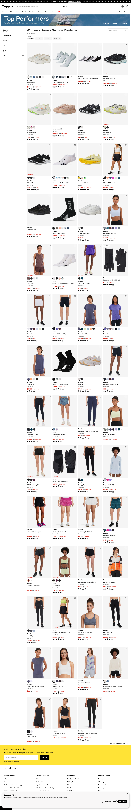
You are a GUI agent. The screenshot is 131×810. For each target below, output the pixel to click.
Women (47, 39)
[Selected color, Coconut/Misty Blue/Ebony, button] (104, 127)
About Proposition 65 (42, 791)
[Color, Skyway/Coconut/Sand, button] (31, 77)
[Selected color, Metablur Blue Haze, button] (53, 429)
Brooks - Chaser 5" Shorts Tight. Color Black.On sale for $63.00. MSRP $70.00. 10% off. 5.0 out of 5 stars (115, 368)
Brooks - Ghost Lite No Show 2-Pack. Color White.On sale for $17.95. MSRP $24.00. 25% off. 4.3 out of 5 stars (64, 167)
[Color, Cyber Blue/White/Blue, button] (56, 177)
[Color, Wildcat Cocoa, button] (113, 429)
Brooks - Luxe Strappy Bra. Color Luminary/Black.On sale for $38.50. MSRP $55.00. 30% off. (115, 418)
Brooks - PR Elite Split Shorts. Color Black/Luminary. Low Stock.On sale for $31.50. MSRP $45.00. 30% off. (39, 569)
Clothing (101, 782)
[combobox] (37, 6)
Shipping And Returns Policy (45, 788)
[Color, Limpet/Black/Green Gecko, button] (85, 177)
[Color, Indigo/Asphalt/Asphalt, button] (62, 77)
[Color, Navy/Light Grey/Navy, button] (56, 77)
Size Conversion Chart (74, 779)
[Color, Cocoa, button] (110, 228)
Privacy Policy (63, 797)
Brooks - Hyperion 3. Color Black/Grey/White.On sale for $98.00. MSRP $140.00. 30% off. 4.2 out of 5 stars (90, 116)
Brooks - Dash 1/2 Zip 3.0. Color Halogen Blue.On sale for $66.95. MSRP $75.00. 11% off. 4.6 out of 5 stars (115, 469)
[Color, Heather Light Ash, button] (37, 278)
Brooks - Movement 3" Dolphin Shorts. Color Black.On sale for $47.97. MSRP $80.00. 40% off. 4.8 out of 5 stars (90, 569)
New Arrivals (102, 785)
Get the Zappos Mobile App (13, 785)
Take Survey (71, 788)
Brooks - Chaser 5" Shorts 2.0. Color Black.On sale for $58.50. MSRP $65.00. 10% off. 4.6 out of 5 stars (115, 167)
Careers (6, 782)
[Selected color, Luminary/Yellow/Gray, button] (79, 177)
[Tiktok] (10, 768)
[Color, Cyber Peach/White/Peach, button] (62, 177)
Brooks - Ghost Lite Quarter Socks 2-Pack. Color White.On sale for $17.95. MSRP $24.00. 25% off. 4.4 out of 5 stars (64, 267)
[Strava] (15, 768)
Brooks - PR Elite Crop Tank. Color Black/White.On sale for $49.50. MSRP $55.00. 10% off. (64, 719)
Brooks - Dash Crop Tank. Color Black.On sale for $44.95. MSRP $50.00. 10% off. (39, 719)
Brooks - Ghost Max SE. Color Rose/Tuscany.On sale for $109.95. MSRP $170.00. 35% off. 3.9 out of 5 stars (64, 116)
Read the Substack (74, 1)
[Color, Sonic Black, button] (34, 429)
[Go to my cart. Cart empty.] (127, 6)
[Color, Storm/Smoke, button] (68, 177)
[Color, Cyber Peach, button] (107, 177)
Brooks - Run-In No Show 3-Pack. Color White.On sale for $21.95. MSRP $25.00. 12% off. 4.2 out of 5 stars (64, 66)
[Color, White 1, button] (62, 681)
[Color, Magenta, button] (113, 177)
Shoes (100, 791)
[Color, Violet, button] (56, 328)
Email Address (11, 757)
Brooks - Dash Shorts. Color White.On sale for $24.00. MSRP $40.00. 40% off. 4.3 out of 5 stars (39, 318)
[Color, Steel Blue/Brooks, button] (68, 228)
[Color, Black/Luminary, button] (59, 580)
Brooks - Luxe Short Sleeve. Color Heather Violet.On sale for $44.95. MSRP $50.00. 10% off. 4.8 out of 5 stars (115, 318)
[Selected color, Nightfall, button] (79, 328)
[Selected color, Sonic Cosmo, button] (104, 530)
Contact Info (40, 782)
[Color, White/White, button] (42, 77)
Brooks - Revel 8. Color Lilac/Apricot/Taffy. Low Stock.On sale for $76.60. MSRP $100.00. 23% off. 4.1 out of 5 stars (90, 368)
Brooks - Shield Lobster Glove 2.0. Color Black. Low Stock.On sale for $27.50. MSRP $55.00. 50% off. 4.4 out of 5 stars (64, 469)
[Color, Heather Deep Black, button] (31, 278)
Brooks (38, 39)
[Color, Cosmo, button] (82, 278)
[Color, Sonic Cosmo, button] (119, 177)
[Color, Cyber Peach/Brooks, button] (59, 228)
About (6, 779)
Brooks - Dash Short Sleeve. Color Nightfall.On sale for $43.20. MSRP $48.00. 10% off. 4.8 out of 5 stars (90, 318)
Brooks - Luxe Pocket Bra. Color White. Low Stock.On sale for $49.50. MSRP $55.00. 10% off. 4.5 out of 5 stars (64, 670)
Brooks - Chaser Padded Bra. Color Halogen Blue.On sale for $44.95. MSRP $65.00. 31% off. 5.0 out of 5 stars (115, 217)
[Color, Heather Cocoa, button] (110, 328)
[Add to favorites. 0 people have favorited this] (49, 44)
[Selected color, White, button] (53, 77)
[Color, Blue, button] (56, 429)
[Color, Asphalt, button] (59, 77)
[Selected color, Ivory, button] (104, 681)
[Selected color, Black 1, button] (28, 630)
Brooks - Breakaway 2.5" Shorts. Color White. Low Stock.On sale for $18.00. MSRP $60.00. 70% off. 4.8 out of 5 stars (90, 519)
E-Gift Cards (71, 791)
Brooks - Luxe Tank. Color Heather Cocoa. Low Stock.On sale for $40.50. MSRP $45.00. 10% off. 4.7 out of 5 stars (39, 267)
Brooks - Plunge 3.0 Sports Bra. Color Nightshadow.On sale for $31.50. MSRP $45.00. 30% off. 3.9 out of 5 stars (90, 620)
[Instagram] (5, 768)
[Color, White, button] (116, 228)
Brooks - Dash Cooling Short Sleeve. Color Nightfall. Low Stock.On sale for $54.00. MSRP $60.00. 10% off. (39, 670)
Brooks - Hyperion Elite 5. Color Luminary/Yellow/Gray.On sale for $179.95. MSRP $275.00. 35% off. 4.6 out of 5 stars (90, 167)
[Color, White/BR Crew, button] (65, 228)
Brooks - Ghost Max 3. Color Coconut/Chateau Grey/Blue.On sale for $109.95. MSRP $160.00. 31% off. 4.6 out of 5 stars (39, 66)
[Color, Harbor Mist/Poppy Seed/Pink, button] (37, 77)
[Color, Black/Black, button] (82, 228)
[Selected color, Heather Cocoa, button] (28, 278)
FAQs (37, 779)
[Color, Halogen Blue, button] (37, 328)
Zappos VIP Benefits (10, 791)
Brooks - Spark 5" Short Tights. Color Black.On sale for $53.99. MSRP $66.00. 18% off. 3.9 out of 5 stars (39, 519)
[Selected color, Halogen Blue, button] (104, 228)
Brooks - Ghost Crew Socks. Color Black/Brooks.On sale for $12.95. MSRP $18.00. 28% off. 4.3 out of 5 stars (64, 217)
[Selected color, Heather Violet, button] (104, 328)
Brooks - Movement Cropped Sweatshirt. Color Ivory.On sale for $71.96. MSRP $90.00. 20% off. (115, 670)
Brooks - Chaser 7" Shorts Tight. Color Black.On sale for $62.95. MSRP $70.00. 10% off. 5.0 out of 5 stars (64, 318)
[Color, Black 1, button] (56, 681)
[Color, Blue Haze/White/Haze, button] (59, 177)
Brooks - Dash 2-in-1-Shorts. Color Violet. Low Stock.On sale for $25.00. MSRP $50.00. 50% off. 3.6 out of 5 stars (90, 267)
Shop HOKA (116, 23)
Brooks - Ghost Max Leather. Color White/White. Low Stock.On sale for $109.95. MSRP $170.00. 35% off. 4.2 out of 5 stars (90, 217)
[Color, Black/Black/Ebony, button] (39, 77)
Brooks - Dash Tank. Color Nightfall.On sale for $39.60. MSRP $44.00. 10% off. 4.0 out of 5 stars (39, 368)
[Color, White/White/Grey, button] (34, 177)
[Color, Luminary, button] (116, 177)
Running (101, 788)
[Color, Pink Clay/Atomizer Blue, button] (82, 177)
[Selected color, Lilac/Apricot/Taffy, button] (79, 379)
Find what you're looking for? (118, 743)
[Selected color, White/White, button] (79, 228)
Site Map (70, 785)
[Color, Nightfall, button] (110, 177)
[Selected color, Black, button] (104, 177)
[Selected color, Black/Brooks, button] (53, 228)
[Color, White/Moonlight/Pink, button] (34, 77)
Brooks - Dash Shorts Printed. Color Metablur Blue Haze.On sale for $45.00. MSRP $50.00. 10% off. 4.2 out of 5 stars (64, 418)
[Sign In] (122, 6)
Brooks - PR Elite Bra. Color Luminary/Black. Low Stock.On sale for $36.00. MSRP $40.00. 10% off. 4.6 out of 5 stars (64, 569)
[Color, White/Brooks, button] (62, 228)
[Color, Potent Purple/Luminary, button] (34, 479)
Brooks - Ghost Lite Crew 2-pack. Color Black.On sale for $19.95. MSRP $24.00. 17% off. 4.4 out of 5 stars (64, 368)
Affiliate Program (72, 782)
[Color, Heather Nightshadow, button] (31, 630)
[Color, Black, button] (68, 77)
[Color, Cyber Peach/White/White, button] (65, 77)
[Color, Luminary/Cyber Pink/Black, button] (31, 127)
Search (64, 6)
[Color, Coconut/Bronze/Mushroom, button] (82, 127)
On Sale (56, 39)
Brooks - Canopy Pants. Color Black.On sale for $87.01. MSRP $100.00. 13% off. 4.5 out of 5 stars (90, 469)
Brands (100, 779)
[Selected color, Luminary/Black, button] (104, 429)
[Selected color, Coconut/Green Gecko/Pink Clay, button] (28, 127)
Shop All (124, 23)
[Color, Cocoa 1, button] (59, 681)
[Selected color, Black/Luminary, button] (28, 479)
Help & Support (124, 12)
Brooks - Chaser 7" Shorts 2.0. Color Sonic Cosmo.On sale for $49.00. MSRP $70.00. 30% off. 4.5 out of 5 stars (115, 519)
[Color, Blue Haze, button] (87, 328)
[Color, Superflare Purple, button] (28, 580)
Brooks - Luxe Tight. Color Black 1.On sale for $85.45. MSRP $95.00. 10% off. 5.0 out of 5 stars (39, 620)
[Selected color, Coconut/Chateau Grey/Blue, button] (28, 77)
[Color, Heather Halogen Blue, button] (119, 328)
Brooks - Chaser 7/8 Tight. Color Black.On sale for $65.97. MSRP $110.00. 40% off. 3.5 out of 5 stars (39, 418)
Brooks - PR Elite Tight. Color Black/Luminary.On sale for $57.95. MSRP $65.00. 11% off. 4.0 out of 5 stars (115, 620)
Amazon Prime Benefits (11, 788)
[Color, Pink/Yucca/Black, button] (34, 127)
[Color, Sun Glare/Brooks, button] (56, 228)
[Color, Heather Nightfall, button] (107, 328)
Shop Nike (106, 23)
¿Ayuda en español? (42, 785)
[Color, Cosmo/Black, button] (119, 429)
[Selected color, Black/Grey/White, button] (79, 127)
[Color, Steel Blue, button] (107, 681)
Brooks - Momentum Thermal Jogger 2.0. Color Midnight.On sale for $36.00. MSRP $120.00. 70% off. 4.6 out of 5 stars (90, 418)
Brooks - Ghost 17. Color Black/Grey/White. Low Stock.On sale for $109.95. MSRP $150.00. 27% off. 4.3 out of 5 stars (39, 167)
